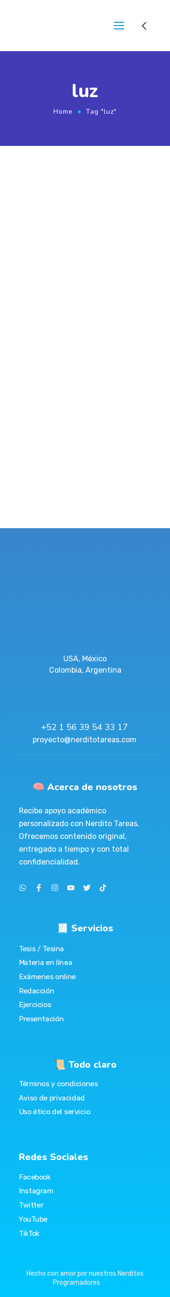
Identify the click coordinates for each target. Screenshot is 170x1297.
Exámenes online (47, 977)
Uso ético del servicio (54, 1112)
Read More (26, 479)
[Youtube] (71, 888)
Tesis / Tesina (41, 948)
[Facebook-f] (38, 888)
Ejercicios (35, 1004)
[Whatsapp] (22, 888)
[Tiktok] (103, 888)
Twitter (31, 1204)
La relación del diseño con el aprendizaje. (74, 336)
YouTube (33, 1219)
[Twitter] (87, 888)
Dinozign (103, 315)
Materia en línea (45, 962)
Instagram (36, 1191)
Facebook (35, 1176)
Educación (137, 315)
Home (63, 111)
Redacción (36, 990)
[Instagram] (55, 888)
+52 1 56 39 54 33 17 (84, 727)
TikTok (29, 1233)
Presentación (41, 1018)
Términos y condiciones (58, 1084)
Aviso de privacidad (52, 1098)
